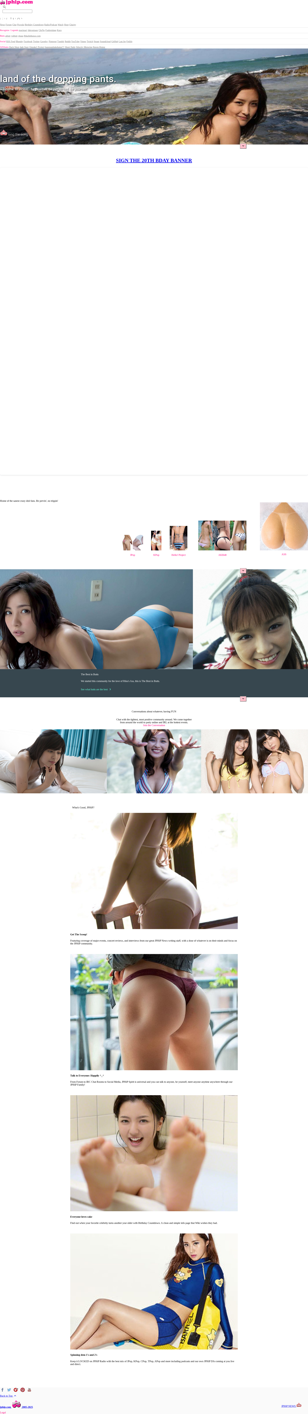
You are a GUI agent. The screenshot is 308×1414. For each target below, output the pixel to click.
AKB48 (222, 555)
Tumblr (60, 41)
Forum (9, 25)
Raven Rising (99, 47)
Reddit (68, 41)
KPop (156, 555)
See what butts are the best (96, 689)
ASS (284, 554)
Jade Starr (24, 47)
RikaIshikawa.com (32, 36)
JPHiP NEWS (288, 1406)
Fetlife (129, 41)
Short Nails (70, 47)
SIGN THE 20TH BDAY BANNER (154, 160)
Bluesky (19, 41)
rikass (20, 36)
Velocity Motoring (84, 47)
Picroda (20, 25)
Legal (3, 1412)
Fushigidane (50, 30)
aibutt (7, 36)
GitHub (114, 41)
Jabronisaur (33, 30)
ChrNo (42, 30)
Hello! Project (178, 555)
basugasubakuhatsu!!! (54, 47)
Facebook (28, 41)
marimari (23, 30)
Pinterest (53, 41)
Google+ (44, 41)
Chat (14, 25)
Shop (66, 25)
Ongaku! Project (36, 47)
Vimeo (83, 41)
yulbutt (14, 36)
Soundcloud (105, 41)
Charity (72, 25)
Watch (60, 25)
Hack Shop (14, 47)
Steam (96, 41)
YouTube (75, 41)
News (2, 25)
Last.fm (122, 41)
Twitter (36, 41)
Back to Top (8, 1395)
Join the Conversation (154, 725)
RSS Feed (10, 41)
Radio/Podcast (50, 25)
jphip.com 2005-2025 (16, 1407)
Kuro (59, 30)
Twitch (90, 41)
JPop (132, 555)
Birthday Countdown (34, 25)
